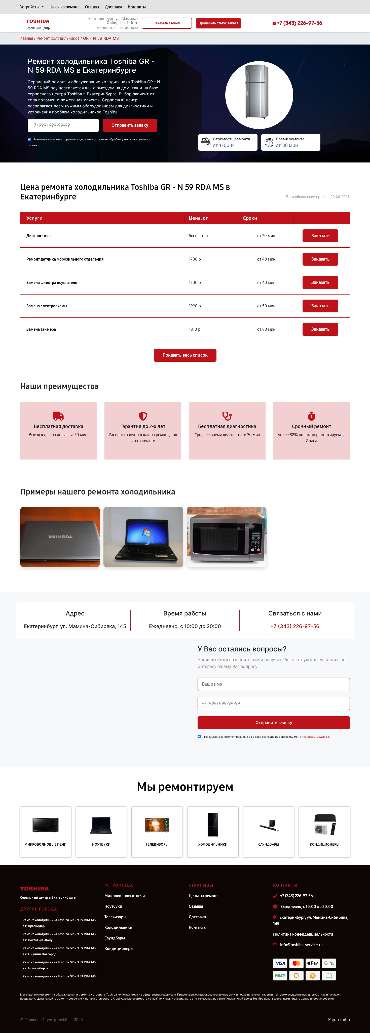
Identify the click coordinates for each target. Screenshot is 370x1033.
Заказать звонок (167, 23)
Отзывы (92, 7)
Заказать (320, 235)
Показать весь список (185, 355)
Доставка (113, 7)
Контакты (137, 7)
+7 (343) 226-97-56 (294, 626)
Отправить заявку (130, 125)
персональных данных (315, 736)
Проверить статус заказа (218, 23)
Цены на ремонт (64, 7)
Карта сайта (339, 1019)
